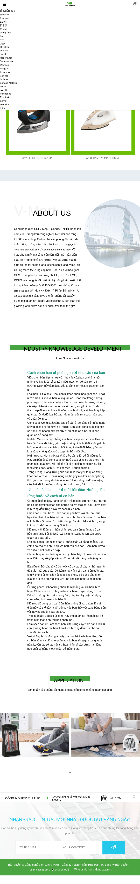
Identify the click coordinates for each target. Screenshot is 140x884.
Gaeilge (4, 75)
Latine (3, 21)
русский (4, 14)
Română (4, 97)
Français (4, 18)
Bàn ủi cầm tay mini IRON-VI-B (103, 158)
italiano (4, 79)
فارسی (3, 90)
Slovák (3, 100)
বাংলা (2, 39)
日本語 (3, 25)
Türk (2, 108)
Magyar (4, 68)
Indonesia (5, 72)
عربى (2, 43)
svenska (4, 104)
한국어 (3, 29)
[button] (134, 795)
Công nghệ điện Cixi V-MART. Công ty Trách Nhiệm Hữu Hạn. (62, 864)
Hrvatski (4, 47)
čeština (4, 50)
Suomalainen (7, 61)
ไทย (2, 36)
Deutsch (4, 65)
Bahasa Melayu (8, 82)
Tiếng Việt (5, 32)
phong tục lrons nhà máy (57, 249)
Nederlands (6, 57)
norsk (3, 86)
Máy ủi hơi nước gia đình (38, 158)
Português (5, 93)
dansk (3, 54)
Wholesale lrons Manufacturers (93, 869)
